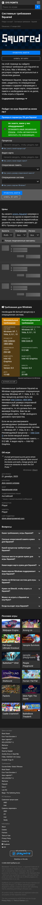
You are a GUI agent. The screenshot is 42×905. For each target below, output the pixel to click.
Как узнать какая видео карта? (15, 161)
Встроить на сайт (9, 382)
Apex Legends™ (7, 739)
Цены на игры (7, 730)
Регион (32, 230)
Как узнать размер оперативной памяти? (18, 173)
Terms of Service (19, 900)
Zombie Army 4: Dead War (10, 754)
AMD (5, 802)
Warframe (5, 745)
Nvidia (6, 820)
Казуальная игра (9, 489)
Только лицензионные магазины (20, 240)
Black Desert (6, 733)
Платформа (20, 230)
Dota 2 (4, 787)
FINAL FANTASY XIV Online (11, 757)
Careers (4, 830)
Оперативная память (12, 165)
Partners (4, 832)
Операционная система (13, 177)
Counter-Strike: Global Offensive (12, 766)
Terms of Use (6, 835)
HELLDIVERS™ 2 (8, 742)
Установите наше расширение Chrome (22, 130)
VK (4, 847)
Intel (5, 805)
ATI (5, 814)
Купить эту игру (21, 58)
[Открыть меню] (38, 2)
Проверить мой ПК (21, 53)
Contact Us (5, 841)
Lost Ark (4, 790)
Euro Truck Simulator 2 (9, 736)
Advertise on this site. (21, 859)
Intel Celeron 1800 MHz (9, 342)
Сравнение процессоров (10, 799)
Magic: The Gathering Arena (11, 793)
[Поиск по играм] (37, 7)
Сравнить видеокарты (9, 808)
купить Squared (20, 213)
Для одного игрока (10, 482)
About (4, 827)
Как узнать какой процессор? (14, 148)
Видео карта (7, 152)
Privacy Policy (6, 838)
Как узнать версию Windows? (14, 185)
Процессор (7, 140)
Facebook (6, 844)
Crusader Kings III (7, 760)
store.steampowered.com (13, 518)
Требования (6, 764)
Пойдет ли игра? (10, 2)
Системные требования (22, 22)
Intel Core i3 (27, 340)
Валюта (5, 230)
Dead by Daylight (7, 751)
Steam (35, 470)
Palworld (4, 748)
